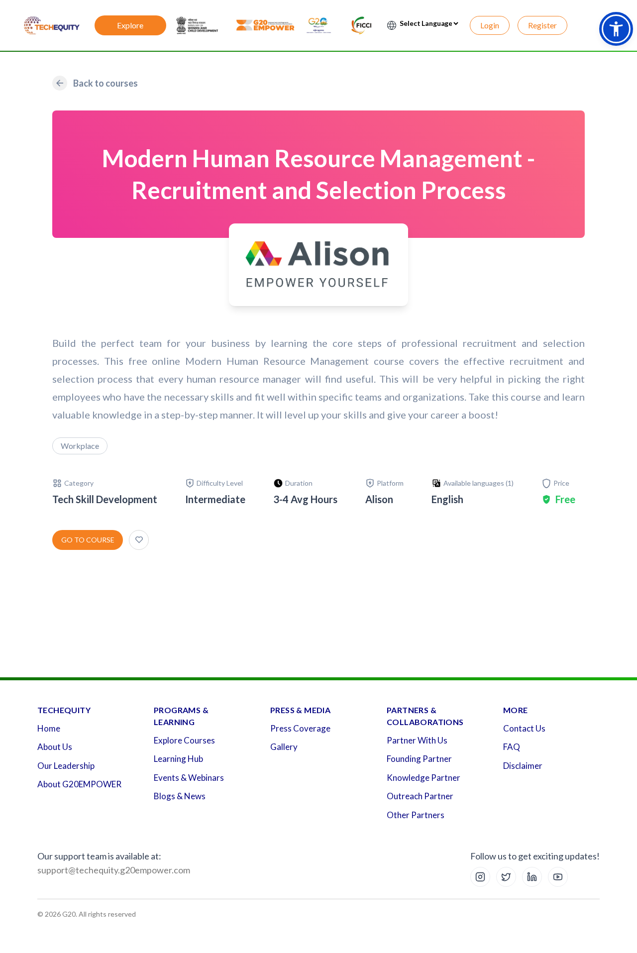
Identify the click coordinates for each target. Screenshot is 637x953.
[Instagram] (480, 877)
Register (542, 25)
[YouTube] (558, 877)
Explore (130, 25)
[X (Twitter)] (506, 877)
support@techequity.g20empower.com (113, 869)
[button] (616, 28)
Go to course (87, 539)
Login (489, 25)
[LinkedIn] (532, 877)
